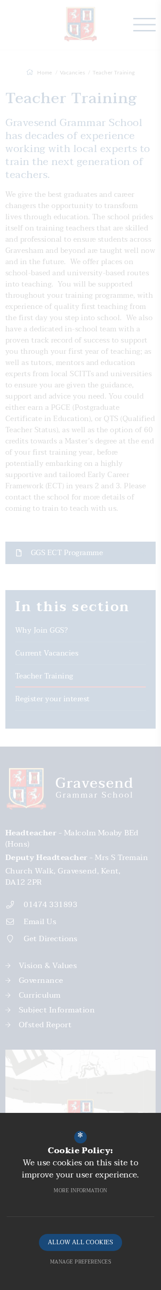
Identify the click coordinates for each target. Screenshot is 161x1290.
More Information (80, 1190)
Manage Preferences (80, 1262)
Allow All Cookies (80, 1242)
